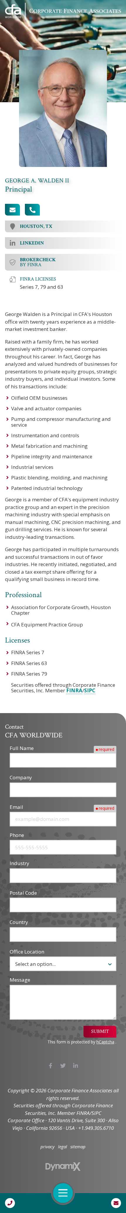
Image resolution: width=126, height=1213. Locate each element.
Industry (19, 863)
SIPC (89, 690)
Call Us (10, 1203)
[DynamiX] (63, 1166)
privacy (47, 1146)
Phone (17, 835)
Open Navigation (63, 1193)
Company (21, 777)
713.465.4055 (32, 210)
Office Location (27, 951)
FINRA (74, 690)
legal (62, 1146)
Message (20, 979)
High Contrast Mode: (29, 24)
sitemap (78, 1146)
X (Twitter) (63, 1066)
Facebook (50, 1066)
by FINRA (38, 262)
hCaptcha (105, 1042)
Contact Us (116, 1203)
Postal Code (23, 892)
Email (16, 807)
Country (19, 922)
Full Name (22, 748)
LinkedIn (75, 1066)
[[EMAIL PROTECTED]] (12, 210)
